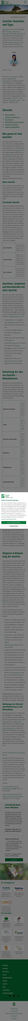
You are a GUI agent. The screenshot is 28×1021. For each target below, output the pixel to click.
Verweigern (13, 526)
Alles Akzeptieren (13, 522)
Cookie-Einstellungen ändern (8, 519)
